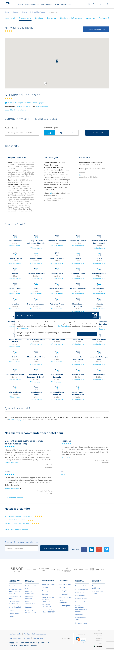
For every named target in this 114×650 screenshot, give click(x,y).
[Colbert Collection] (86, 569)
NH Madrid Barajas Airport (15, 520)
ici (51, 193)
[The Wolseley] (43, 569)
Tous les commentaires (14, 498)
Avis (63, 474)
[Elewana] (34, 569)
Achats (11, 616)
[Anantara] (29, 569)
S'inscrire (45, 588)
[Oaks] (97, 569)
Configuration (63, 326)
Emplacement (25, 18)
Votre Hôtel (10, 18)
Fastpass (28, 607)
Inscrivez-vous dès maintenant (54, 548)
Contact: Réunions (65, 597)
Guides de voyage (81, 589)
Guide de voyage (15, 420)
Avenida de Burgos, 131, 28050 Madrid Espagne (26, 103)
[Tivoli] (53, 569)
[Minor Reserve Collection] (58, 569)
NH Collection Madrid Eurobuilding (18, 516)
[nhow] (75, 569)
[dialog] (57, 325)
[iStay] (102, 569)
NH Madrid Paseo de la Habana (17, 523)
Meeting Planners (65, 591)
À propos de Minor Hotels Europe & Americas (15, 591)
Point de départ (11, 128)
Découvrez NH (80, 602)
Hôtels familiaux (81, 595)
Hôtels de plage (81, 623)
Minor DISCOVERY (48, 584)
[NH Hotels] (92, 570)
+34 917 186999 (42, 106)
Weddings (90, 18)
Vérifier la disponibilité (96, 29)
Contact (45, 594)
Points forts (79, 614)
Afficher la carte (15, 246)
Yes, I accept (86, 334)
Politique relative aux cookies (35, 634)
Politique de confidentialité (20, 638)
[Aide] (89, 4)
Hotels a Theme (81, 599)
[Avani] (81, 569)
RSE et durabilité (15, 607)
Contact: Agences (65, 606)
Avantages (46, 591)
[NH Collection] (67, 569)
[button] (57, 61)
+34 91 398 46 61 (23, 106)
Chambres (51, 18)
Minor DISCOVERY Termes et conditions (48, 599)
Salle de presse (14, 613)
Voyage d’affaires (65, 584)
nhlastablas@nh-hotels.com (15, 110)
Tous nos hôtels (80, 586)
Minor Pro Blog (64, 594)
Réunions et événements (70, 18)
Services (39, 18)
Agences (62, 588)
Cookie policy (22, 328)
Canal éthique (38, 638)
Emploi (11, 610)
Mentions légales (15, 634)
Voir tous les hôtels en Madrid (16, 529)
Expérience (79, 592)
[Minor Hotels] (17, 570)
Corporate (12, 586)
